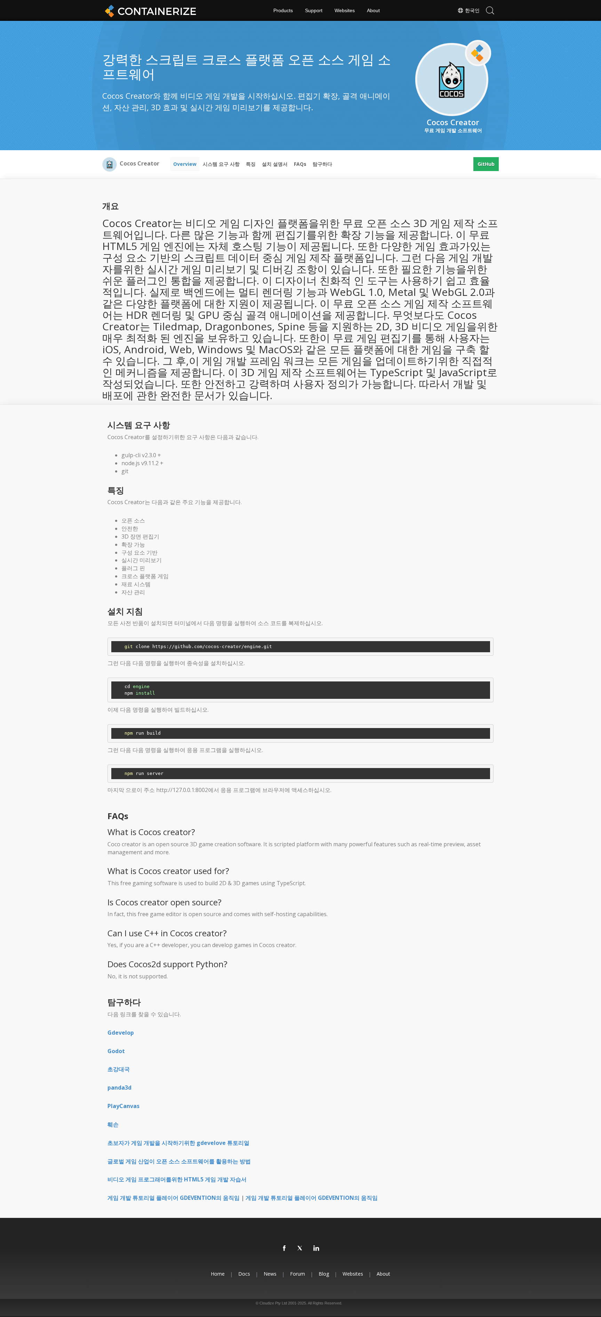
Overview (185, 164)
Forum (297, 1273)
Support (313, 10)
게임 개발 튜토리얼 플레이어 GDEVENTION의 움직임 (173, 1198)
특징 (251, 164)
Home (218, 1273)
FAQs (300, 164)
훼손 (113, 1124)
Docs (244, 1273)
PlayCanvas (123, 1106)
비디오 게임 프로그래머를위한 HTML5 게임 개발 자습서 (177, 1179)
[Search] (490, 10)
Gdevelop (120, 1032)
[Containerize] (149, 10)
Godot (116, 1051)
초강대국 (118, 1069)
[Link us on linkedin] (316, 1248)
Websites (345, 10)
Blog (324, 1273)
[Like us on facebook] (284, 1248)
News (270, 1273)
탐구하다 (322, 164)
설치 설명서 (275, 164)
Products (283, 10)
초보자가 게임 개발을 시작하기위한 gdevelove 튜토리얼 (178, 1143)
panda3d (119, 1087)
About (373, 10)
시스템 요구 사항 (221, 164)
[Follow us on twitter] (300, 1248)
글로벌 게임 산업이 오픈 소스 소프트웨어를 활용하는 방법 (179, 1161)
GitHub (486, 164)
